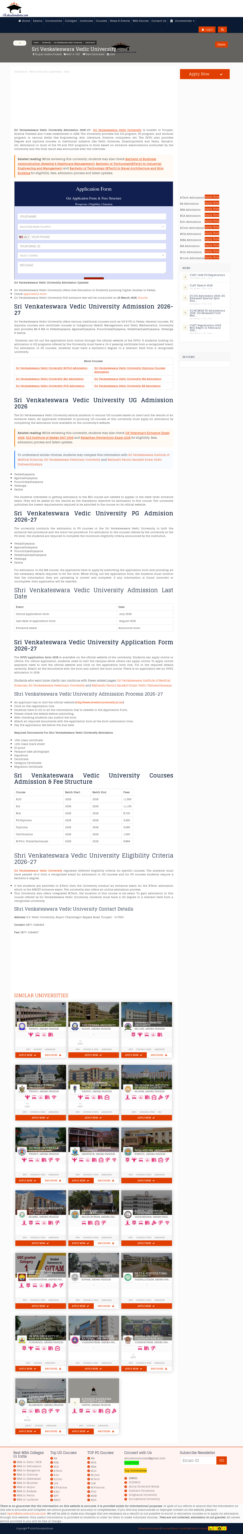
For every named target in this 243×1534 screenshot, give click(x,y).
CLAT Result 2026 (201, 285)
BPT (56, 1496)
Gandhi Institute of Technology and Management (43, 1273)
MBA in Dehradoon (29, 1466)
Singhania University (143, 1495)
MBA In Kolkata (27, 1491)
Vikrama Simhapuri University (148, 1024)
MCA (93, 1462)
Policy (193, 1528)
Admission (90, 42)
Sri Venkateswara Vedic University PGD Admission (50, 385)
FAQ (159, 1112)
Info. (134, 1112)
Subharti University (142, 1491)
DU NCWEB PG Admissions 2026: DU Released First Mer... (207, 313)
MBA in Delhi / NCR (29, 1462)
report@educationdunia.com (26, 1513)
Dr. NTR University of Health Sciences (44, 1337)
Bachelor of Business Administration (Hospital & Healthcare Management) (87, 161)
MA (93, 1458)
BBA (56, 1462)
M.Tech (95, 1479)
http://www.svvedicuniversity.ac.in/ (99, 702)
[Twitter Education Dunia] (214, 1528)
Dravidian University (97, 1276)
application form (35, 293)
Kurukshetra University (144, 1499)
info (28, 1049)
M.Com (95, 1475)
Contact (203, 1528)
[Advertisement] (93, 101)
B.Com (58, 1479)
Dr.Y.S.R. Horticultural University (151, 1274)
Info (78, 1049)
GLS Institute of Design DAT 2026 (49, 437)
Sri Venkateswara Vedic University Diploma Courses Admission (129, 370)
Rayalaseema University (152, 1150)
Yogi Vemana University (99, 1025)
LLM (93, 1483)
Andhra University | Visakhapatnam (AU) (149, 1337)
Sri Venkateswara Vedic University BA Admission (127, 385)
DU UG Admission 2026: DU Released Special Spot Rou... (207, 298)
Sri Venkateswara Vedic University (68, 42)
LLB (56, 1483)
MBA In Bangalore (28, 1470)
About (28, 1425)
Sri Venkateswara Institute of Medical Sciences (97, 1085)
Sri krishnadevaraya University (96, 1149)
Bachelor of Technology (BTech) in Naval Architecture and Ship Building (90, 171)
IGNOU (133, 1478)
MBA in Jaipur (26, 1487)
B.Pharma (60, 1487)
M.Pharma (98, 1487)
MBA (93, 1467)
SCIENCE (134, 1482)
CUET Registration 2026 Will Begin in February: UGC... (205, 328)
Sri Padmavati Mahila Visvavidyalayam (43, 1149)
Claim (221, 44)
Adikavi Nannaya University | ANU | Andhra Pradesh (47, 1399)
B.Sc (56, 1475)
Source (143, 297)
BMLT (57, 1500)
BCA (56, 1467)
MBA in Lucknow (27, 1499)
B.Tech (58, 1471)
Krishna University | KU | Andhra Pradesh (99, 1212)
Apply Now (26, 1055)
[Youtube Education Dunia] (219, 1528)
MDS (93, 1500)
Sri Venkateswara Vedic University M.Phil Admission (52, 368)
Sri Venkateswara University (42, 1086)
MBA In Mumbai (27, 1483)
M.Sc (94, 1471)
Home (36, 42)
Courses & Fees (90, 1049)
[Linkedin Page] (210, 1528)
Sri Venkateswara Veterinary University (72, 459)
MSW (94, 1496)
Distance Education (148, 1528)
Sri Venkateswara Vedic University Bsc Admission (50, 378)
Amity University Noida (144, 1487)
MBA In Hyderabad (29, 1479)
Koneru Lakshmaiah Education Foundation (151, 1212)
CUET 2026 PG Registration (207, 275)
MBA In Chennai (27, 1474)
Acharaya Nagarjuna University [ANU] (96, 1400)
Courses (37, 1049)
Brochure (51, 1055)
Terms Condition (180, 1528)
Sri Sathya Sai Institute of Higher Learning (152, 1086)
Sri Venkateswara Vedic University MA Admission (128, 378)
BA (55, 1458)
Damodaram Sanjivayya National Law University (100, 1337)
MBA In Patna (26, 1495)
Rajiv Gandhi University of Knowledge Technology (46, 1210)
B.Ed (56, 1492)
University (46, 42)
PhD (93, 1492)
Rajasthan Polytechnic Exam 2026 (106, 437)
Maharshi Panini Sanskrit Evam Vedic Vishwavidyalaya (132, 685)
